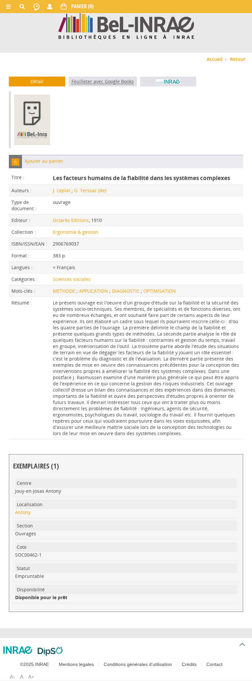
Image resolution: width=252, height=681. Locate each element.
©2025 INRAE (34, 664)
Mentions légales (76, 664)
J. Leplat (61, 190)
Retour (237, 59)
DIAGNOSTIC (126, 291)
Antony (23, 512)
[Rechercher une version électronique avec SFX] (168, 81)
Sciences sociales (72, 279)
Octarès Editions (71, 220)
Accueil (214, 59)
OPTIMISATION (159, 291)
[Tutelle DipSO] (50, 651)
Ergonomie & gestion (75, 232)
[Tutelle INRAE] (17, 650)
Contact (214, 664)
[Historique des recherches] (36, 6)
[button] (15, 161)
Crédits (189, 664)
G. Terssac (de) (90, 190)
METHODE (64, 291)
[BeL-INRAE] (126, 26)
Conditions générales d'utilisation (138, 664)
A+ (31, 676)
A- (12, 676)
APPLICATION (94, 291)
